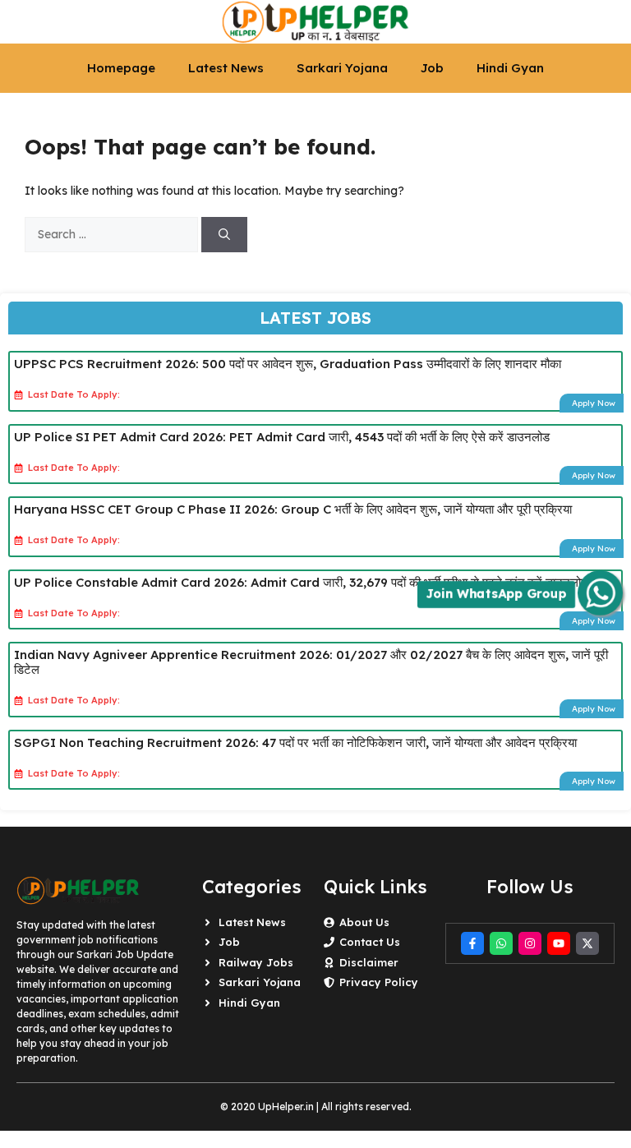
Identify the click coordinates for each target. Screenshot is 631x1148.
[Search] (224, 234)
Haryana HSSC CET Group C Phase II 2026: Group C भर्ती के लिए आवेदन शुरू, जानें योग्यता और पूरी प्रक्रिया (293, 509)
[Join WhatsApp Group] (600, 592)
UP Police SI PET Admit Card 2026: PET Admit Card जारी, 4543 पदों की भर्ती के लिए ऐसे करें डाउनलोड (282, 437)
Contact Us (369, 941)
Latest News (226, 68)
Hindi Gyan (510, 68)
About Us (364, 922)
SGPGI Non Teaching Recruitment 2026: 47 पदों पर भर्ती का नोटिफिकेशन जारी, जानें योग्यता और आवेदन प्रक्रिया (295, 742)
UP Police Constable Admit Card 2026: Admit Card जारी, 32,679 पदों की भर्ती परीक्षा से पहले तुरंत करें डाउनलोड (301, 582)
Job (432, 68)
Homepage (121, 68)
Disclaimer (368, 962)
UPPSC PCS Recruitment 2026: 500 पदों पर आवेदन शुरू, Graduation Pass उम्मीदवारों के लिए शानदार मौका (287, 363)
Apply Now (593, 403)
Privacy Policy (378, 982)
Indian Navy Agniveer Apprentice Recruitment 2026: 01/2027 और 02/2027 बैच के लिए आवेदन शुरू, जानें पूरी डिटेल (311, 662)
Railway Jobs (256, 962)
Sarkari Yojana (342, 68)
